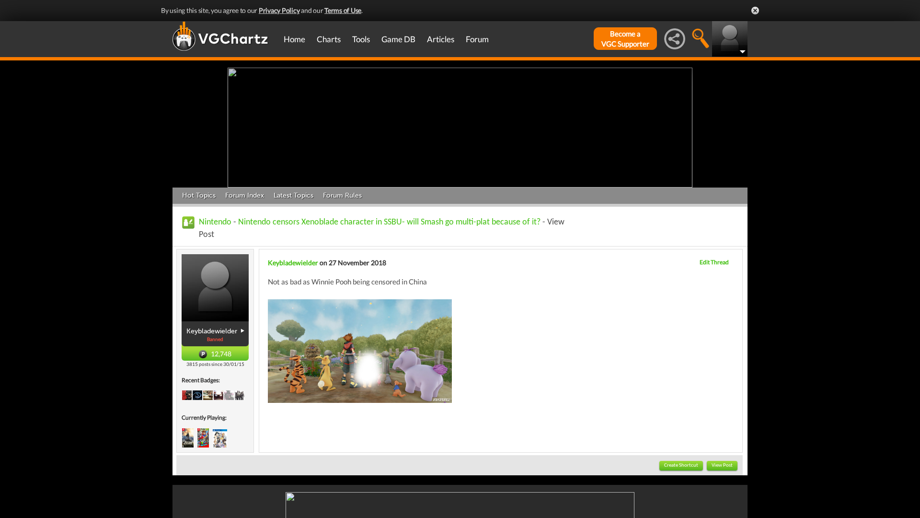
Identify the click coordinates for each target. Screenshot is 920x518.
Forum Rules (342, 195)
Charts (329, 39)
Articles (440, 39)
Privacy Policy (279, 10)
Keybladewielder (293, 263)
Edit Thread (714, 262)
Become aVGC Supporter (625, 38)
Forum (477, 39)
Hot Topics (199, 195)
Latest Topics (293, 195)
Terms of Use (342, 10)
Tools (361, 39)
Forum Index (244, 195)
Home (294, 39)
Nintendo (215, 222)
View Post (722, 465)
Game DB (398, 39)
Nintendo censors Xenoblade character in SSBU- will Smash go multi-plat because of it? (389, 222)
